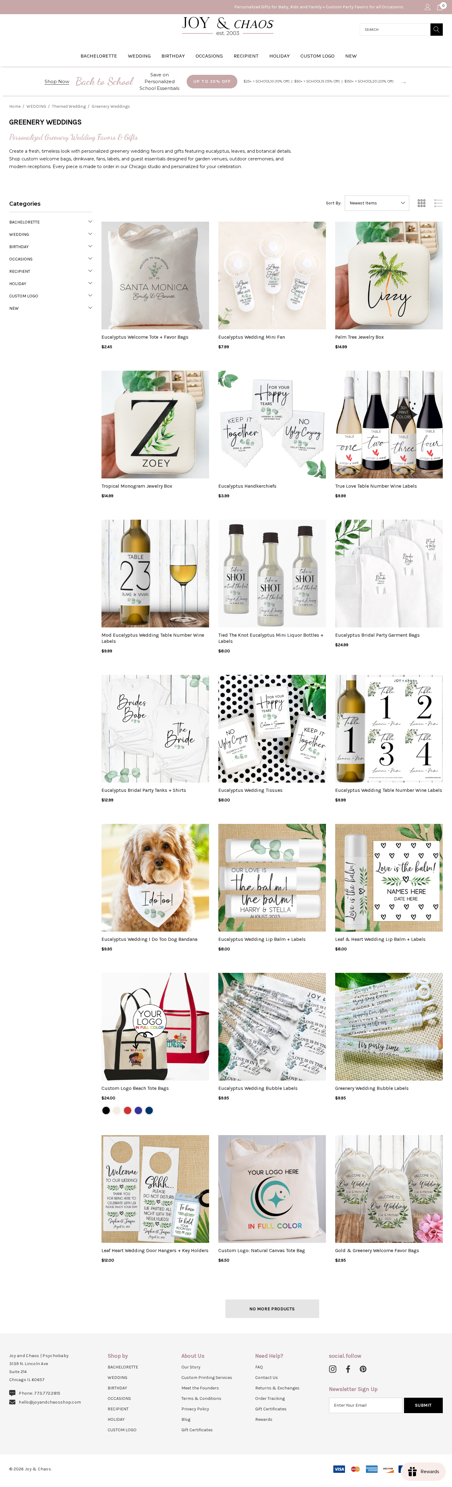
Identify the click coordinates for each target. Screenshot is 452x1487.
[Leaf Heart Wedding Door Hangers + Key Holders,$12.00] (155, 1189)
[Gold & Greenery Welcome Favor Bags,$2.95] (389, 1189)
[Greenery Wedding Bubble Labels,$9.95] (389, 1027)
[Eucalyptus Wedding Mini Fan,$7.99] (272, 275)
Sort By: (333, 203)
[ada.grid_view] (421, 203)
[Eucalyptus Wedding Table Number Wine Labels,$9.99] (389, 729)
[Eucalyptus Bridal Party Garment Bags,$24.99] (389, 573)
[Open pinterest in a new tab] (363, 1369)
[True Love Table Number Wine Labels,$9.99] (389, 424)
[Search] (436, 29)
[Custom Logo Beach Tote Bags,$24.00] (155, 1027)
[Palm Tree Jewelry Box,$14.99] (389, 275)
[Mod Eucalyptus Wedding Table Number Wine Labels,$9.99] (155, 573)
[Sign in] (427, 7)
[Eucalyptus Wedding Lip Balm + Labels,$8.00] (272, 878)
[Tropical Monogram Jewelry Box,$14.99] (155, 424)
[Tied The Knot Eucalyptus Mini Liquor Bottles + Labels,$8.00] (272, 573)
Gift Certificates (197, 1430)
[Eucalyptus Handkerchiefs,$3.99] (272, 424)
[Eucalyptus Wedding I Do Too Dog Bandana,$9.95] (155, 878)
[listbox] (377, 203)
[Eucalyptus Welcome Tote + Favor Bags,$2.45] (155, 275)
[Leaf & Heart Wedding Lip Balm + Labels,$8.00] (389, 878)
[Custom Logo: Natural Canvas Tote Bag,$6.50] (272, 1189)
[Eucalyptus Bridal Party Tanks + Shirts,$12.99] (155, 729)
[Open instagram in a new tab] (332, 1369)
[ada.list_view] (438, 203)
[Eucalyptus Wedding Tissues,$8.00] (272, 729)
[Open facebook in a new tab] (347, 1369)
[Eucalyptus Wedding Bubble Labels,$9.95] (272, 1027)
